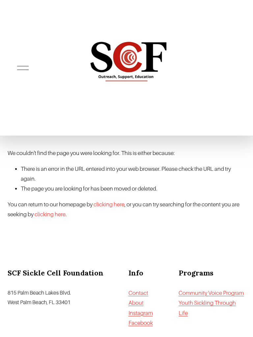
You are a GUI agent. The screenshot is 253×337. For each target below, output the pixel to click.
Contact (138, 293)
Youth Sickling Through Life (207, 308)
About (136, 303)
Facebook (140, 323)
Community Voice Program (211, 293)
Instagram (140, 313)
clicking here (109, 204)
